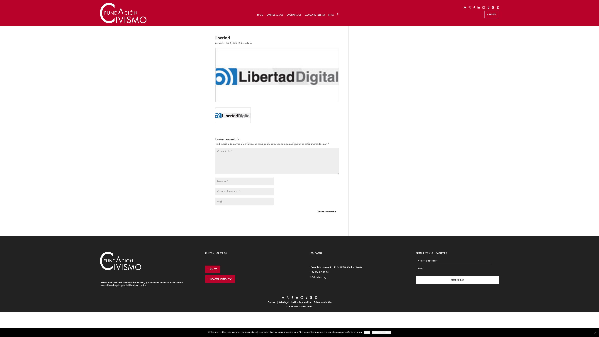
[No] (595, 332)
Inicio (260, 15)
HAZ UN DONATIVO (221, 278)
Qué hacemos (294, 15)
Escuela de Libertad (315, 15)
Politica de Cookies (381, 332)
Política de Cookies (322, 302)
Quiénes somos (275, 15)
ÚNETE (492, 14)
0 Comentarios (245, 43)
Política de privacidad (301, 302)
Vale (367, 332)
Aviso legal (284, 302)
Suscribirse (457, 280)
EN (329, 14)
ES (332, 14)
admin (221, 43)
